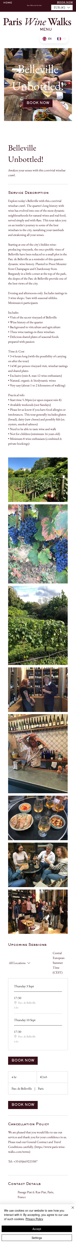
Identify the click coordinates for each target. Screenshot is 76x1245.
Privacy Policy (34, 1219)
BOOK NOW (65, 2)
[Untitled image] (38, 479)
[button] (62, 7)
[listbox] (62, 7)
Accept (36, 1229)
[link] (37, 103)
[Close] (70, 1210)
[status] (60, 963)
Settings (37, 1238)
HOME (7, 3)
